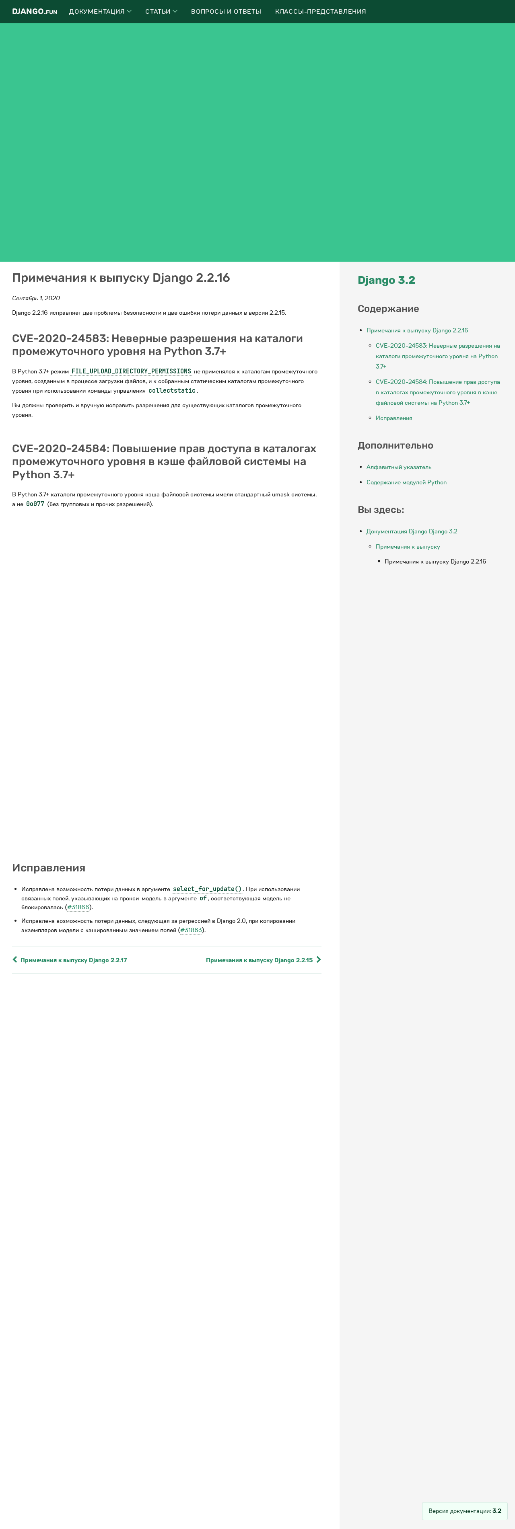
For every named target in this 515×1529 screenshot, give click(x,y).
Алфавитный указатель (399, 467)
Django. (34, 11)
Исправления (394, 418)
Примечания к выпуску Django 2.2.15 (260, 960)
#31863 (191, 930)
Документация (98, 11)
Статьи (159, 11)
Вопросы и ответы (226, 11)
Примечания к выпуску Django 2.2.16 (417, 330)
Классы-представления (321, 11)
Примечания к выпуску (408, 547)
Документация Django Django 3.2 (412, 531)
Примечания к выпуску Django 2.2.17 (73, 960)
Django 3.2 (387, 280)
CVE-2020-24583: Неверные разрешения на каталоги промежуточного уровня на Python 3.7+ (438, 356)
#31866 (78, 907)
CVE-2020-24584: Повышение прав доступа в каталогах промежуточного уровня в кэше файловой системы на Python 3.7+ (438, 392)
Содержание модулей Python (407, 482)
